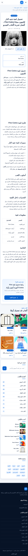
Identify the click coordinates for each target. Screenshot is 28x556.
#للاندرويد (9, 472)
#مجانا (14, 466)
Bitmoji (24, 330)
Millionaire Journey (14, 430)
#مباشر (18, 475)
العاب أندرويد (24, 523)
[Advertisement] (14, 104)
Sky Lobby (10, 330)
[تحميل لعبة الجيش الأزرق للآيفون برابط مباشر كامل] (20, 342)
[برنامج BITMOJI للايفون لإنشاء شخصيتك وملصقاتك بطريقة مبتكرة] (20, 320)
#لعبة (18, 466)
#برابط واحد (22, 472)
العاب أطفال (24, 526)
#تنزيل (9, 469)
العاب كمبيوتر (24, 516)
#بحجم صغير (15, 472)
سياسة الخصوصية (23, 507)
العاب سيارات (24, 533)
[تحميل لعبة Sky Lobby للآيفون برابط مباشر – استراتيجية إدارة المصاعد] (7, 320)
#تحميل (23, 466)
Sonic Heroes (15, 442)
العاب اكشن (24, 520)
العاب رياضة (24, 537)
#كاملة (9, 466)
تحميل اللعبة (13, 297)
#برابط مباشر (15, 469)
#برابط (23, 475)
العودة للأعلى (14, 554)
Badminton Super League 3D (12, 436)
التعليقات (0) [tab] (8, 49)
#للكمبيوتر (23, 469)
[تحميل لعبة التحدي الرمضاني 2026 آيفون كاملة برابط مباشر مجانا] (7, 342)
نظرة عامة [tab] (19, 49)
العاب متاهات (24, 540)
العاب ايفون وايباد (18, 7)
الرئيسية (25, 7)
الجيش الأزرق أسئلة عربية (20, 353)
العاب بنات (25, 543)
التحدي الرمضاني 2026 (8, 353)
